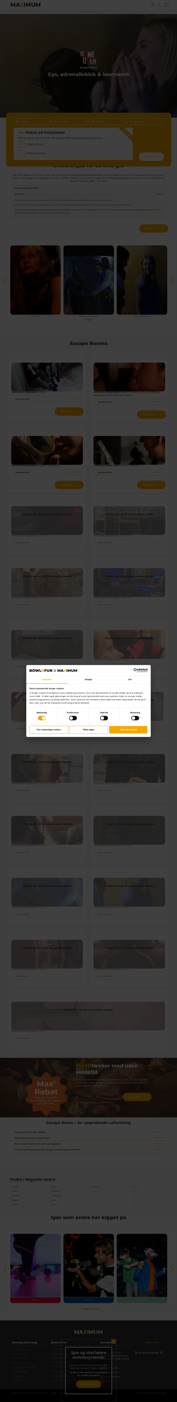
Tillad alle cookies (128, 729)
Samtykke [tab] (47, 679)
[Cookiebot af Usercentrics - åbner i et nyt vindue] (135, 670)
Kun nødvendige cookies (49, 729)
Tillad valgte (88, 729)
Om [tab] (130, 679)
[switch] (73, 718)
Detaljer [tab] (88, 679)
